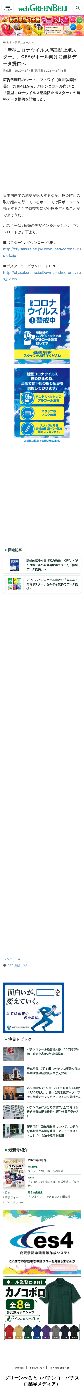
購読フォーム (13, 1197)
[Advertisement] (42, 148)
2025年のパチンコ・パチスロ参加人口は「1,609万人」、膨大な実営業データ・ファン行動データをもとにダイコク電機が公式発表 (53, 1092)
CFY (10, 965)
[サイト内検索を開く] (77, 7)
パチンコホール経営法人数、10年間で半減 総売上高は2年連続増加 (53, 1051)
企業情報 (19, 1367)
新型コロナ (21, 965)
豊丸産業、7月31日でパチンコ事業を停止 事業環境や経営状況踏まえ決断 (54, 1071)
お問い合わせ (37, 1367)
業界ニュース (12, 958)
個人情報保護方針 (59, 1367)
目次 (7, 1192)
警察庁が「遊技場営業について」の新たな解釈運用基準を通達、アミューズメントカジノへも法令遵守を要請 (52, 1131)
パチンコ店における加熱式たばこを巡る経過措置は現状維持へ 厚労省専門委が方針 (53, 1111)
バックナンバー (14, 1202)
